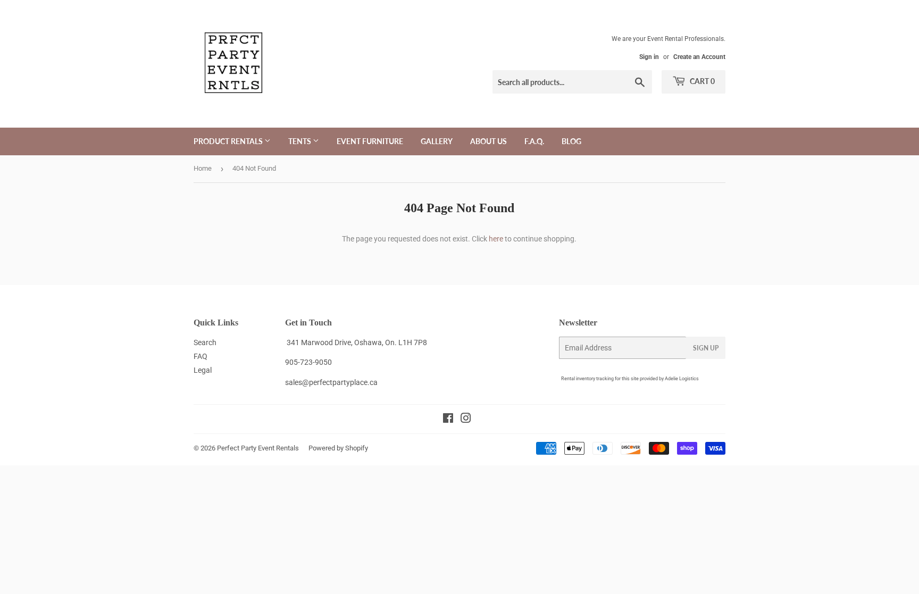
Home (203, 168)
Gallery (437, 141)
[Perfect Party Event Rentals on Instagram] (466, 419)
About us (488, 141)
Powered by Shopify (338, 448)
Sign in (649, 57)
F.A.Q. (534, 141)
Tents (300, 141)
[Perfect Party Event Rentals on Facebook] (448, 419)
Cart (701, 81)
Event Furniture (370, 141)
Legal (203, 370)
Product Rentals (229, 141)
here (496, 239)
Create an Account (699, 57)
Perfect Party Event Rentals (258, 448)
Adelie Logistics (682, 378)
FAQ (200, 356)
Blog (571, 141)
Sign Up (706, 348)
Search (205, 342)
